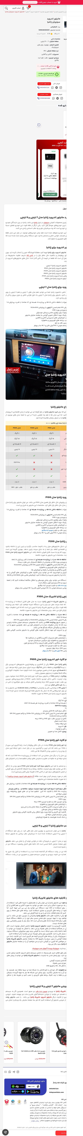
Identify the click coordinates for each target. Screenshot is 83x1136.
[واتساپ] (9, 1072)
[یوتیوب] (5, 1072)
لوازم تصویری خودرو (47, 12)
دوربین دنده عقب (41, 991)
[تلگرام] (56, 87)
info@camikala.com (56, 1092)
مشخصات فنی (55, 39)
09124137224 (53, 1089)
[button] (65, 26)
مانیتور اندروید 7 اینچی (32, 12)
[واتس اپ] (52, 87)
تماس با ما (64, 1072)
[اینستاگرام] (60, 87)
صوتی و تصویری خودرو (61, 12)
